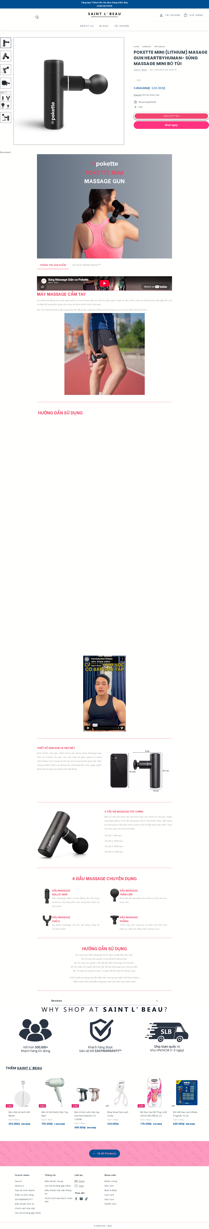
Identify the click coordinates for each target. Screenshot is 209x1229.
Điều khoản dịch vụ (24, 1203)
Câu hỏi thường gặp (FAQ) (28, 1213)
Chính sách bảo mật (25, 1208)
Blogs (104, 25)
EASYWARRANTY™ (24, 1199)
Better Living (110, 1181)
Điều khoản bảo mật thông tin (58, 1192)
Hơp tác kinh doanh (25, 1190)
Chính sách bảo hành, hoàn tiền (58, 1200)
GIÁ (139, 80)
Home (136, 46)
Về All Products (106, 1153)
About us (87, 25)
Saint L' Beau (140, 69)
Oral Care (109, 1194)
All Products (159, 46)
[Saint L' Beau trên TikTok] (86, 1198)
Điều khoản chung (54, 1181)
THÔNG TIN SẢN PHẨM (53, 264)
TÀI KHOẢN (121, 25)
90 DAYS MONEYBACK (86, 264)
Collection (146, 46)
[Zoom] (69, 91)
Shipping (137, 95)
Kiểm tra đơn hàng (24, 1194)
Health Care (110, 1203)
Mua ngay (171, 125)
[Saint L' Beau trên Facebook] (76, 1198)
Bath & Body (110, 1190)
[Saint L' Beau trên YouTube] (81, 1198)
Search (18, 1181)
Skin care (109, 1185)
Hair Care (109, 1199)
